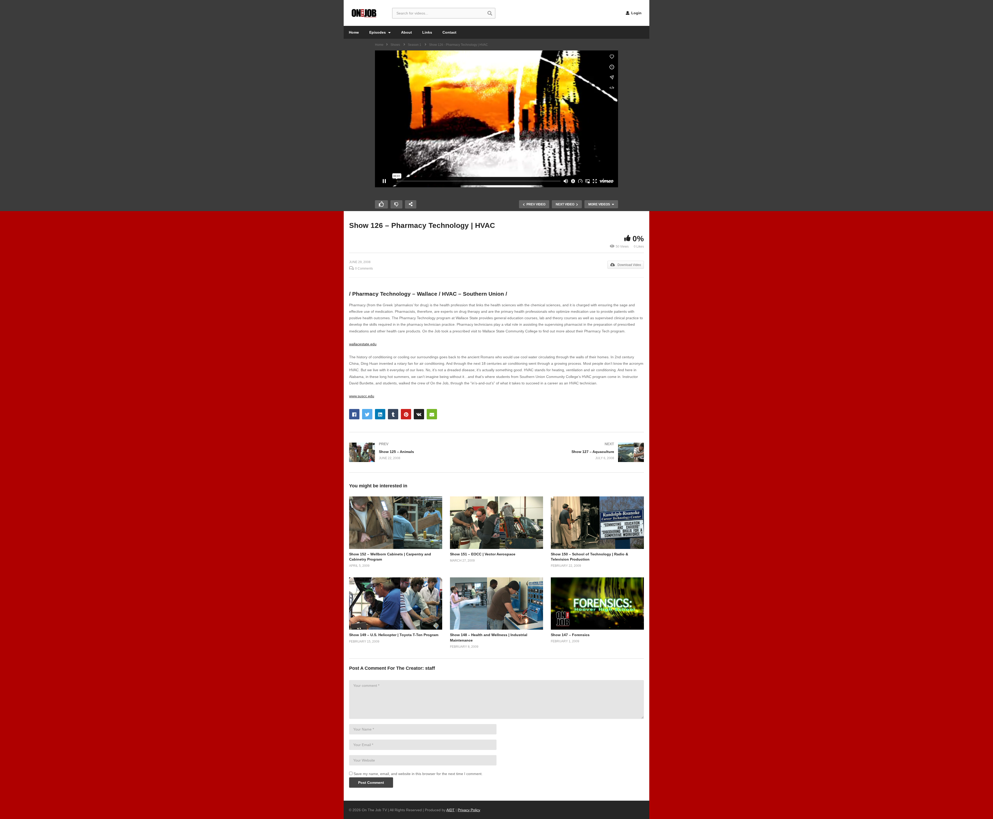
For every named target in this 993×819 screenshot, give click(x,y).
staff (430, 668)
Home (354, 32)
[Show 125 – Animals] (420, 452)
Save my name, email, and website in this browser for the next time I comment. (418, 774)
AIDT (450, 810)
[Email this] (432, 414)
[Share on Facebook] (354, 414)
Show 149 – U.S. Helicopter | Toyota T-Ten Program (393, 635)
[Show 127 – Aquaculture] (573, 452)
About (406, 32)
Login (636, 13)
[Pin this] (406, 414)
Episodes (378, 32)
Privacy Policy (469, 810)
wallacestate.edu (363, 344)
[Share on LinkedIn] (380, 414)
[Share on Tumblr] (393, 414)
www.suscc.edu (361, 396)
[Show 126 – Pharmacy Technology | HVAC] (395, 522)
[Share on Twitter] (367, 414)
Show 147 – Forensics (570, 635)
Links (427, 32)
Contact (449, 32)
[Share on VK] (419, 414)
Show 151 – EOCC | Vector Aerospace (482, 554)
